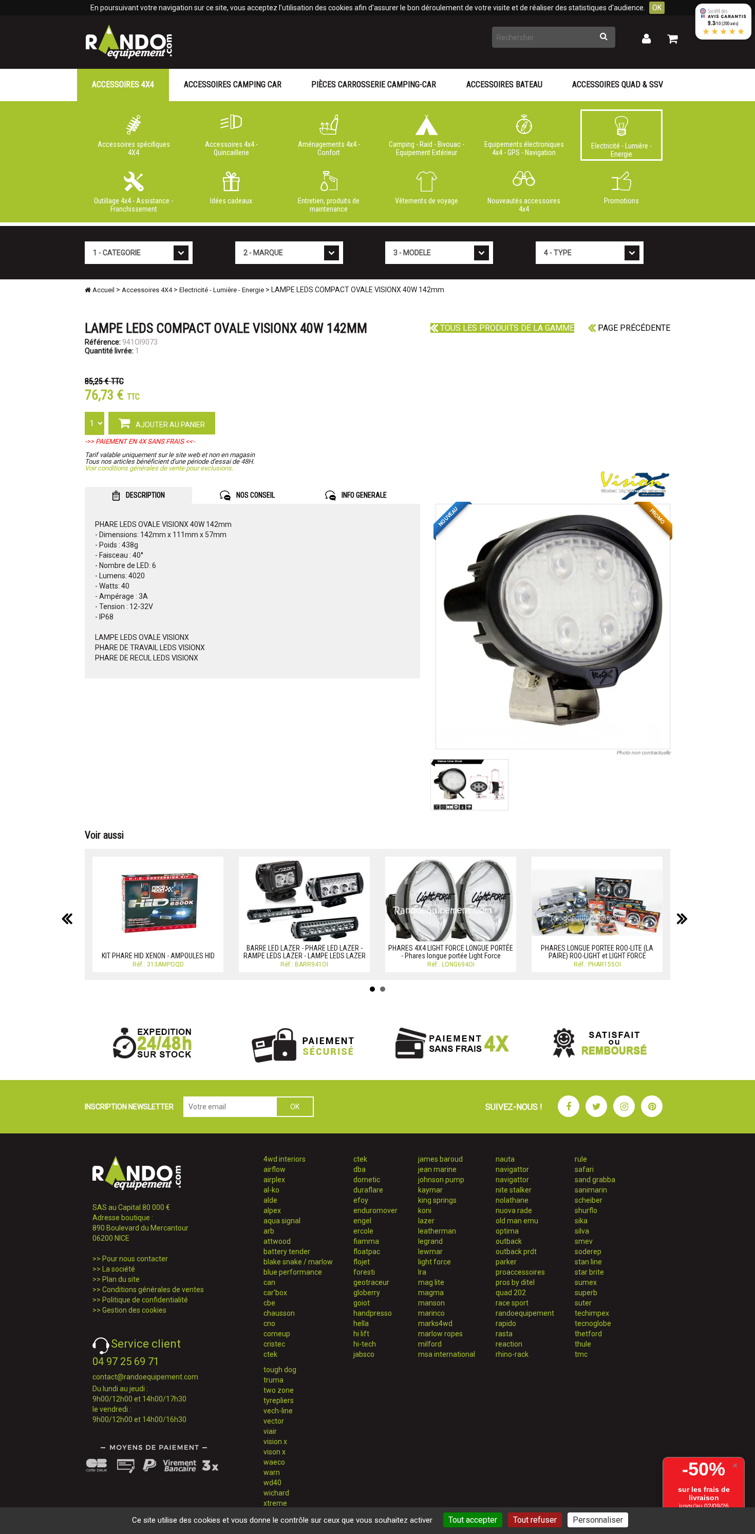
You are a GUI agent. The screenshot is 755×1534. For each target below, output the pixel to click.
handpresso (372, 1313)
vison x (274, 1452)
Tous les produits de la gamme (506, 328)
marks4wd (435, 1323)
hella (361, 1323)
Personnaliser (598, 1520)
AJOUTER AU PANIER (169, 425)
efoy (360, 1200)
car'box (275, 1293)
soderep (588, 1251)
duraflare (368, 1190)
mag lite (431, 1282)
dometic (366, 1180)
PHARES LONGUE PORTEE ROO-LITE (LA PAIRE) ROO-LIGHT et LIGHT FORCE (597, 952)
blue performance (292, 1272)
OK (657, 8)
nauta (505, 1159)
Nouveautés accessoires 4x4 (523, 205)
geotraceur (371, 1282)
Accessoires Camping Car (232, 84)
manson (431, 1303)
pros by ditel (515, 1282)
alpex (272, 1210)
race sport (512, 1303)
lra (422, 1272)
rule (581, 1159)
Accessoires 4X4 (123, 84)
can (269, 1282)
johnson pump (441, 1180)
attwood (277, 1241)
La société (118, 1269)
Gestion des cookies (134, 1310)
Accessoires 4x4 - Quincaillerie (231, 148)
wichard (276, 1493)
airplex (274, 1180)
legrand (430, 1241)
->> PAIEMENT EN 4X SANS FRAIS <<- (140, 441)
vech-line (278, 1411)
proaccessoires (520, 1272)
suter (583, 1303)
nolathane (512, 1200)
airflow (274, 1169)
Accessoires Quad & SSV (617, 84)
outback (509, 1241)
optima (507, 1231)
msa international (446, 1354)
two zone (278, 1390)
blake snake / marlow (298, 1262)
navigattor (512, 1169)
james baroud (440, 1159)
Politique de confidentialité (145, 1300)
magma (431, 1293)
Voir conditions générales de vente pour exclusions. (159, 468)
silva (582, 1231)
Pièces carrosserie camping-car (373, 84)
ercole (363, 1231)
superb (586, 1293)
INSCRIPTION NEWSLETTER (129, 1107)
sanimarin (591, 1190)
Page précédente (633, 328)
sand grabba (595, 1180)
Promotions (621, 201)
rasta (504, 1334)
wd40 (272, 1483)
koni (424, 1210)
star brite (589, 1272)
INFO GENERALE (363, 495)
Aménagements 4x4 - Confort (329, 148)
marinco (431, 1313)
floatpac (366, 1251)
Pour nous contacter (135, 1259)
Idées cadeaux (231, 201)
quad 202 (511, 1293)
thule (583, 1344)
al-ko (271, 1190)
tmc (581, 1354)
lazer (426, 1221)
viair (270, 1431)
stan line (588, 1262)
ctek (270, 1354)
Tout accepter (472, 1520)
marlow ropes (440, 1334)
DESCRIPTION (144, 495)
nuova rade (514, 1210)
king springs (437, 1200)
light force (434, 1262)
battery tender (286, 1251)
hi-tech (364, 1344)
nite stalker (514, 1190)
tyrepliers (278, 1400)
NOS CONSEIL (255, 495)
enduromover (375, 1210)
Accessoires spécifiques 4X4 (134, 148)
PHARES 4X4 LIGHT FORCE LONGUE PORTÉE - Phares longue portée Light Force (450, 952)
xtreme (275, 1503)
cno (269, 1323)
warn (271, 1472)
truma (273, 1380)
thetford (588, 1334)
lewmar (430, 1251)
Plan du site (121, 1279)
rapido (506, 1323)
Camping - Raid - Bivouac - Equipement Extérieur (426, 148)
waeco (274, 1462)
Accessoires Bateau (504, 84)
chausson (279, 1313)
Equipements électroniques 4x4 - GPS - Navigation (524, 148)
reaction (509, 1344)
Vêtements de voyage (426, 201)
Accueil (103, 290)
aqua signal (281, 1221)
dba (359, 1169)
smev (584, 1241)
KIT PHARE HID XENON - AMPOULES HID (158, 956)
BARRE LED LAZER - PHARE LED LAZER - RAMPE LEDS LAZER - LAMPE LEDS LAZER (304, 952)
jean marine (437, 1169)
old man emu (517, 1221)
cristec (274, 1344)
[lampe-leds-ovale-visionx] (553, 626)
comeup (276, 1334)
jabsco (363, 1354)
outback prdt (516, 1251)
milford (430, 1344)
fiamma (366, 1241)
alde (270, 1200)
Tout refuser (535, 1520)
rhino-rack (512, 1354)
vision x (275, 1441)
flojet (361, 1262)
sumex (586, 1282)
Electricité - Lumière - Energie (621, 150)
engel (362, 1221)
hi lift (361, 1334)
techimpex (592, 1313)
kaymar (430, 1190)
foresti (364, 1272)
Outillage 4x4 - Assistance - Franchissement (133, 205)
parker (506, 1262)
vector (273, 1421)
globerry (366, 1293)
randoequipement (525, 1313)
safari (584, 1169)
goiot (361, 1303)
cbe (269, 1303)
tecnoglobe (593, 1323)
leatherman (437, 1231)
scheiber (588, 1200)
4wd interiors (284, 1159)
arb (268, 1231)
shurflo (586, 1210)
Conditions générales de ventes (153, 1289)
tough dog (279, 1370)
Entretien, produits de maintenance (329, 205)
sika (581, 1221)
